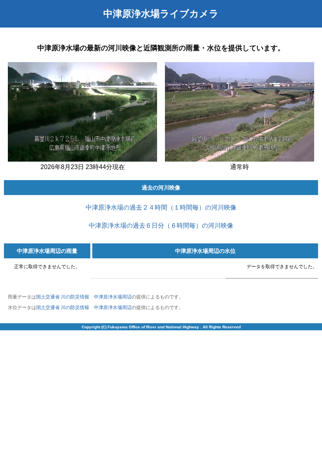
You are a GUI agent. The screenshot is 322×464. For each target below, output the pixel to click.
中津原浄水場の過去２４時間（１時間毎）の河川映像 (161, 207)
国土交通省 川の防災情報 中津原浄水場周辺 (84, 297)
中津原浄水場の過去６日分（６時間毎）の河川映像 (161, 225)
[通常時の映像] (239, 160)
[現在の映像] (82, 160)
